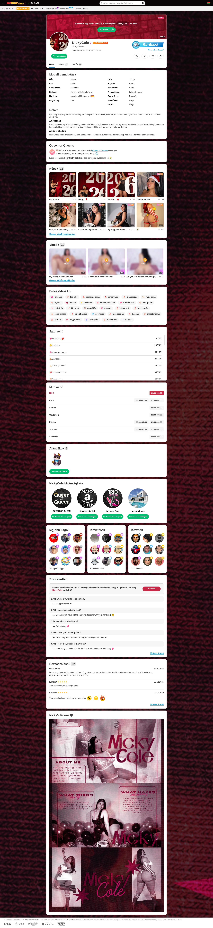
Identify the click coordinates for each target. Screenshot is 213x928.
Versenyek (64, 8)
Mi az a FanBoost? (156, 50)
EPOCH (56, 919)
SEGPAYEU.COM (67, 919)
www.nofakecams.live (32, 919)
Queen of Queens (100, 150)
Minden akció (51, 8)
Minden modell (8, 8)
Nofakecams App (81, 8)
